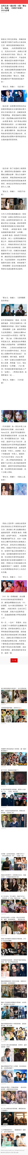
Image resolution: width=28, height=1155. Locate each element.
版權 (17, 1152)
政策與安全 (8, 1152)
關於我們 (3, 1152)
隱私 (15, 1152)
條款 (12, 1152)
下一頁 (14, 660)
